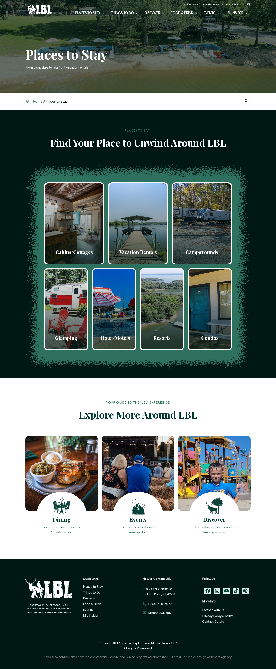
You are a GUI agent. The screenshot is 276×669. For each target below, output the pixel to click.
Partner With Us (213, 610)
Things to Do (92, 592)
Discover (89, 598)
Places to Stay (93, 587)
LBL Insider (91, 616)
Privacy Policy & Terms (218, 616)
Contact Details (213, 622)
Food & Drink (92, 604)
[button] (249, 4)
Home (37, 101)
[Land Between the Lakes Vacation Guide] (38, 9)
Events (88, 610)
